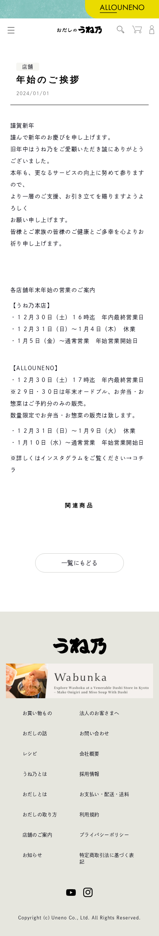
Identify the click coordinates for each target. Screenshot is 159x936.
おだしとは (35, 794)
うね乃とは (35, 774)
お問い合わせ (94, 733)
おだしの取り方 (40, 814)
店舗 (27, 66)
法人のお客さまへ (99, 713)
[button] (11, 30)
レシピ (30, 753)
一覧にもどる (79, 563)
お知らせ (33, 855)
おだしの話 (35, 733)
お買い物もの (38, 713)
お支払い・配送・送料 (104, 794)
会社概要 (89, 753)
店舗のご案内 (38, 834)
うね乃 (79, 30)
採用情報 (89, 774)
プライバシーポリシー (104, 834)
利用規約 (89, 814)
